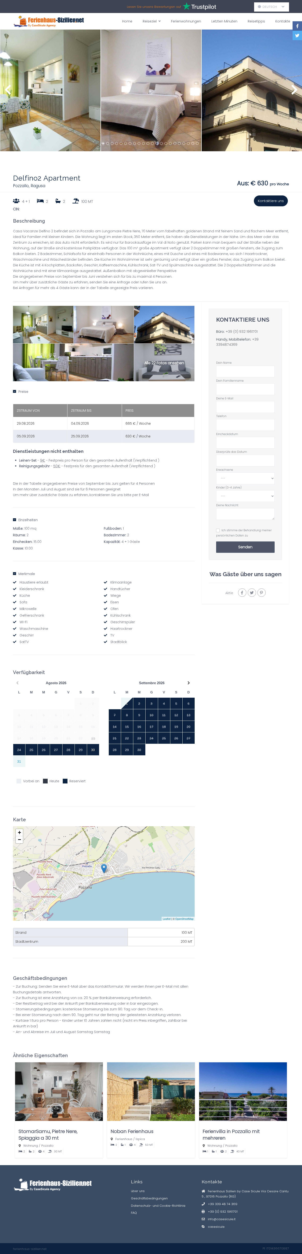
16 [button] (170, 143)
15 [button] (165, 143)
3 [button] (112, 143)
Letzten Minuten (224, 21)
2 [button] (107, 143)
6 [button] (125, 143)
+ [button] (19, 832)
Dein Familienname (230, 381)
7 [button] (130, 143)
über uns (138, 1191)
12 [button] (152, 143)
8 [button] (134, 143)
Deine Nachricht (227, 505)
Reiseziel (150, 21)
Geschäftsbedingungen (149, 1198)
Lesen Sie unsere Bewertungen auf (154, 6)
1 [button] (103, 143)
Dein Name (224, 363)
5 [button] (121, 143)
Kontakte (282, 21)
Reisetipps (256, 21)
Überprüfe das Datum (231, 452)
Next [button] (294, 92)
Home (127, 21)
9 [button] (139, 143)
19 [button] (183, 143)
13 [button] (156, 143)
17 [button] (174, 143)
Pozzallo (47, 1145)
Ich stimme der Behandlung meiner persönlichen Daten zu (244, 532)
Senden (245, 547)
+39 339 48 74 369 (222, 1204)
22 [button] (197, 143)
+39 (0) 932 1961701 (242, 331)
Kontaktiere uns (271, 201)
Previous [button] (8, 92)
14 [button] (161, 143)
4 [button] (116, 143)
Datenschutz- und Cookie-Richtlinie (158, 1205)
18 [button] (179, 143)
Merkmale (26, 573)
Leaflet (167, 919)
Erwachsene (224, 470)
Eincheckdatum (227, 434)
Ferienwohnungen (186, 21)
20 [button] (188, 143)
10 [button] (143, 143)
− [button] (19, 840)
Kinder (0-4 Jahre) (229, 487)
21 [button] (192, 143)
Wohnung (30, 1145)
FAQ (134, 1213)
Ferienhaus (123, 1139)
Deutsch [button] (271, 6)
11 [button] (148, 143)
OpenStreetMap (184, 919)
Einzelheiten (28, 520)
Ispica (140, 1139)
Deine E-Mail (224, 398)
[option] (50, 90)
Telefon (221, 416)
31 (19, 761)
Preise (23, 391)
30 (93, 750)
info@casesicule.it (221, 1219)
